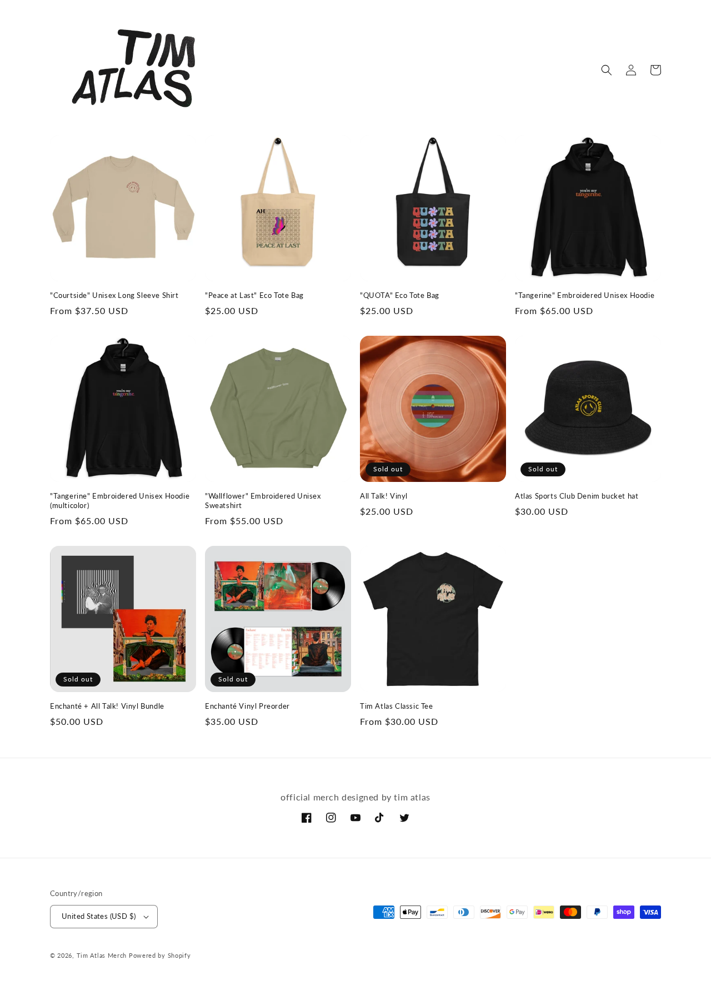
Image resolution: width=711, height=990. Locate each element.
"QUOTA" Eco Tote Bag (399, 295)
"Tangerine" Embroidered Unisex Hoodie (584, 295)
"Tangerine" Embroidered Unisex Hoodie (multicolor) (119, 500)
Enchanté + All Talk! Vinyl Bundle (107, 706)
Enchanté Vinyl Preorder (247, 706)
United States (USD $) (99, 916)
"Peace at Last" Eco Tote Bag (254, 295)
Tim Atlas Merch (102, 955)
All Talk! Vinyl (384, 495)
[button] (606, 70)
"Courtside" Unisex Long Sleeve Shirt (114, 295)
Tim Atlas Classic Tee (396, 706)
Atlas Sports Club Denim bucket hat (576, 495)
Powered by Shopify (160, 955)
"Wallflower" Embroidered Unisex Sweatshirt (263, 500)
